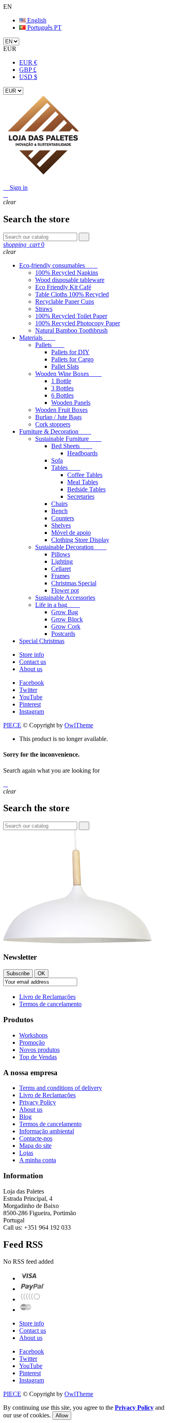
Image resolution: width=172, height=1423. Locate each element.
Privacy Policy (37, 1102)
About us (30, 669)
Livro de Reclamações (47, 996)
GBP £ (27, 69)
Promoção (32, 1042)
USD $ (28, 76)
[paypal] (30, 1299)
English (36, 20)
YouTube (30, 697)
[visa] (28, 1278)
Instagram (31, 711)
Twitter (28, 689)
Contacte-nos (35, 1138)
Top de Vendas (38, 1057)
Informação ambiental (46, 1131)
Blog (25, 1116)
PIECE (12, 725)
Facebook (31, 682)
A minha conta (37, 1160)
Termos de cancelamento (50, 1004)
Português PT (44, 27)
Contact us (32, 661)
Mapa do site (35, 1145)
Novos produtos (39, 1049)
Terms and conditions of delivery (60, 1087)
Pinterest (30, 704)
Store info (31, 654)
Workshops (33, 1035)
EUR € (28, 62)
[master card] (32, 1288)
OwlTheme (78, 725)
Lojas (26, 1152)
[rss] (26, 1309)
